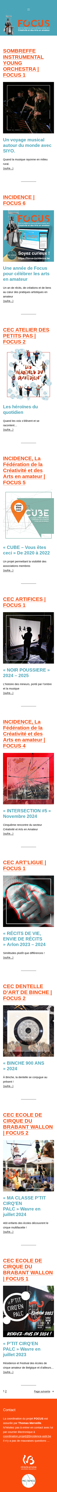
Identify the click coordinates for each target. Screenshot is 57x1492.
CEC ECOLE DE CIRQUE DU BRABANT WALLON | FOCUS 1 (28, 1269)
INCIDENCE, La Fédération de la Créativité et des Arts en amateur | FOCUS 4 (24, 734)
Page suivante (44, 1391)
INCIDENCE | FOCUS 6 (19, 200)
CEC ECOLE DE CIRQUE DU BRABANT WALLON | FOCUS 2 (28, 1124)
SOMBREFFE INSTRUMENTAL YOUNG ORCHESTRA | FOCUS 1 (23, 63)
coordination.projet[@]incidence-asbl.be (27, 1436)
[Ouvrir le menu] (28, 9)
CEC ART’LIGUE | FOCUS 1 (24, 865)
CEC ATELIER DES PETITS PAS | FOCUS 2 (26, 336)
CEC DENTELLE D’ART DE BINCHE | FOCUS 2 (27, 992)
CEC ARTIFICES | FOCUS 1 (24, 602)
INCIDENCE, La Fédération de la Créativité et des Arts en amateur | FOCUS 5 (24, 470)
